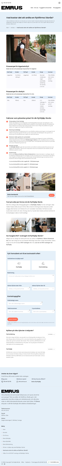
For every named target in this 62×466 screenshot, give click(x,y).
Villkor (22, 462)
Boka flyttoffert (7, 441)
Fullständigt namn (12, 300)
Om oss (36, 8)
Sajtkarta (27, 462)
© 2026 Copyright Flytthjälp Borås (10, 462)
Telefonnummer (12, 308)
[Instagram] (59, 3)
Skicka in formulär (13, 319)
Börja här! (51, 195)
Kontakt (5, 432)
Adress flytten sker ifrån (14, 285)
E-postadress (36, 308)
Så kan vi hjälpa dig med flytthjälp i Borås (14, 447)
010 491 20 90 (5, 410)
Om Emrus (5, 435)
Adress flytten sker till (38, 285)
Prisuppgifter (57, 8)
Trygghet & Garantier (45, 8)
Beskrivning (10, 273)
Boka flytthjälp (36, 381)
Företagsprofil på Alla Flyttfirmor (40, 462)
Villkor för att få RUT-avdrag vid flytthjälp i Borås (16, 453)
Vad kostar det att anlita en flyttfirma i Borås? (15, 450)
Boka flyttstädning (8, 444)
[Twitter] (4, 464)
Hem (32, 8)
